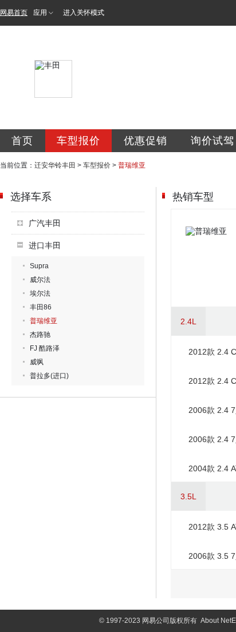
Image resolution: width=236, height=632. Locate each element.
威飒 (37, 362)
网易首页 (13, 13)
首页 (22, 140)
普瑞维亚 (43, 321)
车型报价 (78, 140)
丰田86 (41, 307)
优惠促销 (145, 140)
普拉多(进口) (49, 376)
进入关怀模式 (83, 13)
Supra (39, 266)
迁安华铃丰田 (55, 165)
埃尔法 (40, 293)
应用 (40, 13)
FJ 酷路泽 (45, 348)
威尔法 (40, 280)
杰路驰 (40, 335)
